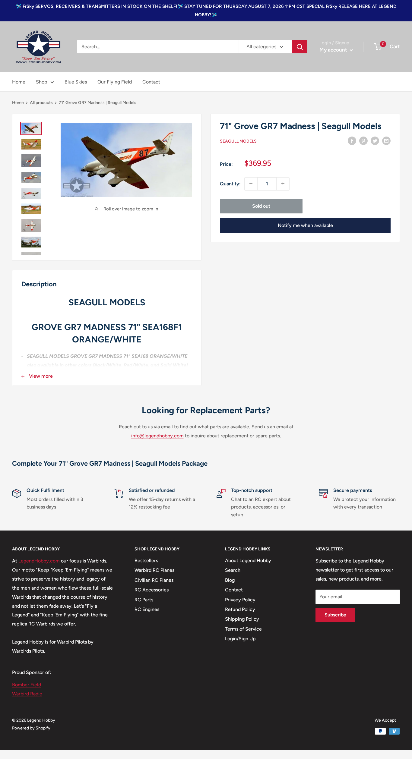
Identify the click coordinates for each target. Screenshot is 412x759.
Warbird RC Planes (154, 570)
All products (41, 102)
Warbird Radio (27, 694)
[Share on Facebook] (352, 140)
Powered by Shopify (31, 728)
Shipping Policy (242, 619)
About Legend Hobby (248, 560)
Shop (41, 82)
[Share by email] (386, 140)
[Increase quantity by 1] (283, 183)
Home (18, 82)
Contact (151, 82)
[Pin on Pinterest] (363, 140)
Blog (230, 580)
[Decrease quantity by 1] (251, 183)
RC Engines (147, 609)
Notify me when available (305, 225)
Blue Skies (76, 82)
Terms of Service (243, 629)
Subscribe (335, 615)
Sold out (261, 206)
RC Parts (144, 600)
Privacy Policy (240, 600)
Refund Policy (240, 609)
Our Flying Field (114, 82)
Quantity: (230, 183)
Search (232, 570)
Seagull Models (238, 140)
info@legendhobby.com (157, 436)
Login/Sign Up (240, 638)
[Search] (299, 46)
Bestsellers (146, 560)
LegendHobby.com (39, 561)
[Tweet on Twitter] (375, 140)
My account (333, 50)
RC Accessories (152, 590)
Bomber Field (26, 685)
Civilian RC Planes (154, 580)
